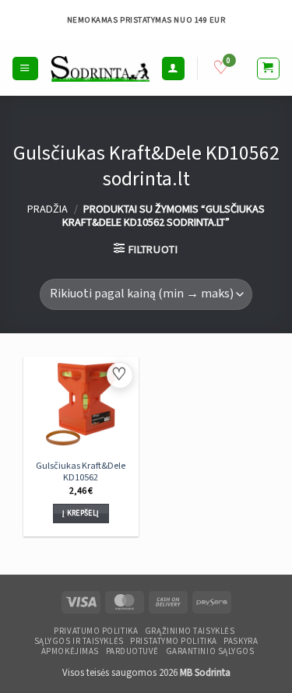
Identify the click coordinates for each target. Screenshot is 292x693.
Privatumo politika (96, 631)
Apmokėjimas (70, 651)
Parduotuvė (132, 651)
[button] (24, 68)
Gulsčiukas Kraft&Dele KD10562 (80, 472)
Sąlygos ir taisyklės (79, 641)
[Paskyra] (173, 68)
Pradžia (47, 209)
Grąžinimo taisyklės (189, 631)
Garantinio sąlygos (210, 651)
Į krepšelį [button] (80, 513)
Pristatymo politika (173, 641)
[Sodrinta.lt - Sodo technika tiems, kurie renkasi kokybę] (100, 68)
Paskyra (240, 641)
